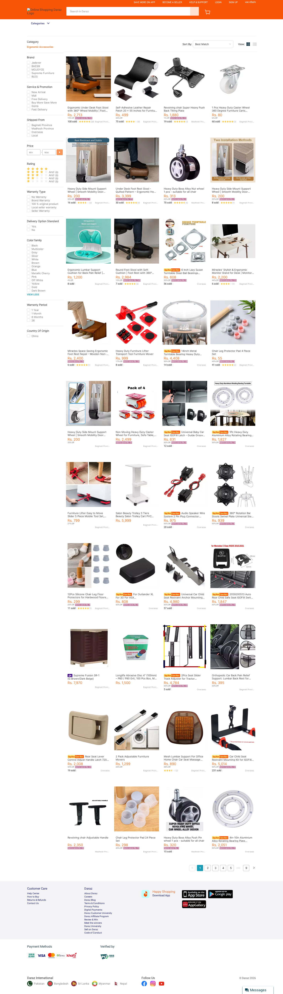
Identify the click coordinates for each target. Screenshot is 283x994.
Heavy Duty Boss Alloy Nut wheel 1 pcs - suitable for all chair (184, 190)
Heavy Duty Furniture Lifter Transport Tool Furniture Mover (134, 352)
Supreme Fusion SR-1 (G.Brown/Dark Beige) (83, 677)
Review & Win (91, 919)
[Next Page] (254, 868)
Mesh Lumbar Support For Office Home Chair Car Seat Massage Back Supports (183, 759)
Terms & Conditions (94, 903)
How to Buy (33, 896)
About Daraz (90, 893)
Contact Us (33, 903)
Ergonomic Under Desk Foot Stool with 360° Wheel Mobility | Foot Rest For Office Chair (88, 110)
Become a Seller (172, 2)
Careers (88, 896)
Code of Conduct (93, 932)
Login (218, 2)
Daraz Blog (90, 900)
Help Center (33, 893)
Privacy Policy (91, 906)
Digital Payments (93, 909)
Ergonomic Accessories (40, 46)
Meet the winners (93, 923)
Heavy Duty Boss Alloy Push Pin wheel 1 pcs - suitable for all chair (184, 839)
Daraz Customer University (98, 913)
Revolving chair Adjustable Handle (88, 837)
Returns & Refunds (36, 900)
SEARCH (194, 11)
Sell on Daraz (91, 929)
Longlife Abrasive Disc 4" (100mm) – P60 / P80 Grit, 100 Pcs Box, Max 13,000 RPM (136, 678)
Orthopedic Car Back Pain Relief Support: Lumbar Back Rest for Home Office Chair (231, 678)
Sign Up (233, 2)
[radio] (28, 168)
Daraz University (92, 926)
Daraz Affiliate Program (96, 916)
